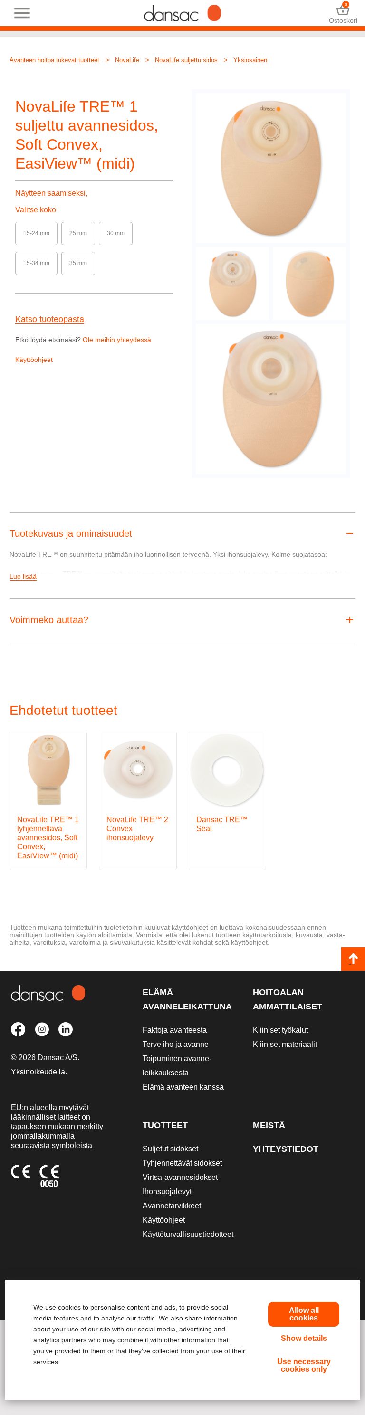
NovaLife (127, 60)
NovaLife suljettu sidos (186, 60)
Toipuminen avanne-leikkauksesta (177, 1065)
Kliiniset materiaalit (285, 1044)
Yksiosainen (250, 60)
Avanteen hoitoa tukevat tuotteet (54, 60)
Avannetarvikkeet (172, 1206)
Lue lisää (23, 576)
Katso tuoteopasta (49, 319)
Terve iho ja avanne (176, 1044)
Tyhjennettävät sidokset (182, 1163)
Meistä (269, 1125)
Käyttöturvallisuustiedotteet (188, 1234)
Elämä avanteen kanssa (183, 1087)
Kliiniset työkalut (280, 1030)
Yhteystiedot (285, 1149)
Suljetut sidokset (170, 1149)
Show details (304, 1338)
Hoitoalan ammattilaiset (287, 999)
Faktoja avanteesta (175, 1030)
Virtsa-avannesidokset (180, 1177)
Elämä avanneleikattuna (187, 999)
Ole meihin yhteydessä (117, 339)
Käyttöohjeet (34, 359)
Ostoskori (343, 13)
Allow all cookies (304, 1314)
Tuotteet (165, 1125)
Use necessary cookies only (304, 1365)
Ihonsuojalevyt (167, 1191)
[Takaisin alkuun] (353, 959)
